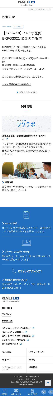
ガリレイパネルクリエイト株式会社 (16, 336)
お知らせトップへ (28, 92)
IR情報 (32, 360)
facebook (7, 308)
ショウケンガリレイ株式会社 (13, 340)
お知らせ (39, 9)
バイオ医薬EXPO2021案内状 (16, 84)
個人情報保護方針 (32, 376)
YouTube (6, 314)
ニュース (47, 9)
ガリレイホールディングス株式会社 (16, 328)
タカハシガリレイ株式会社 (12, 332)
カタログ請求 (11, 223)
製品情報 (6, 352)
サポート (6, 360)
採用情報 (9, 182)
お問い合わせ (16, 392)
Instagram (7, 321)
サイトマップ (18, 376)
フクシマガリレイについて (12, 368)
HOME (31, 9)
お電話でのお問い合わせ (16, 280)
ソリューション (36, 352)
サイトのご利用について (26, 379)
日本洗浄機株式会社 (10, 344)
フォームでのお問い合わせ (17, 251)
